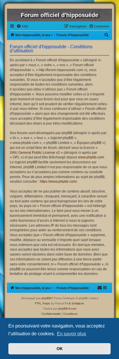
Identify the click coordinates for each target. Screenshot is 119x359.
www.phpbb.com (91, 157)
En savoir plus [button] (71, 333)
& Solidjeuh (76, 303)
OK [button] (60, 348)
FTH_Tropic (42, 303)
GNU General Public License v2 (35, 153)
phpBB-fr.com (67, 308)
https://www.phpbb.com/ (58, 182)
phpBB (46, 298)
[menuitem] (22, 26)
